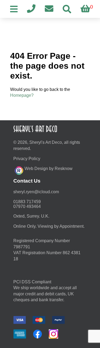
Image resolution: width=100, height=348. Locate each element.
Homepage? (22, 95)
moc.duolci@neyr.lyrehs (36, 192)
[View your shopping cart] (85, 9)
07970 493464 (27, 206)
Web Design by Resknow (49, 168)
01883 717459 (27, 201)
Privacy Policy (26, 158)
